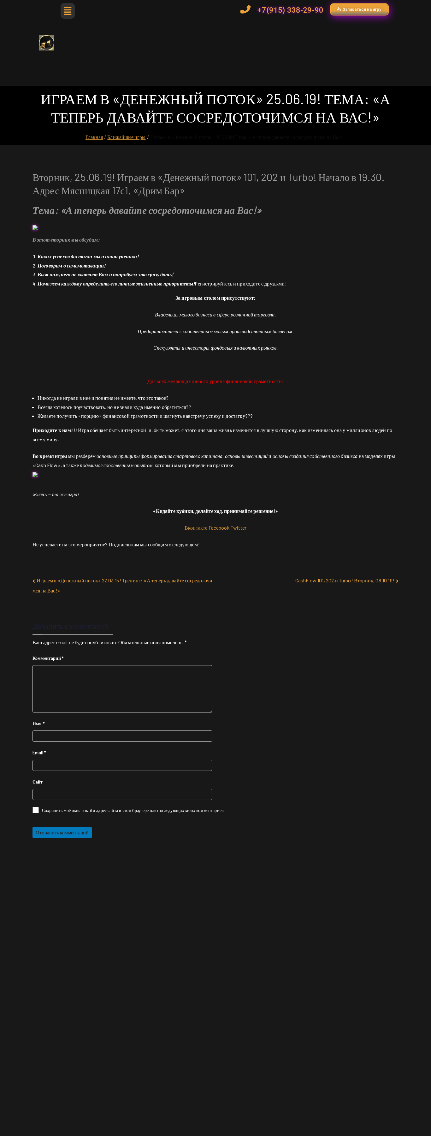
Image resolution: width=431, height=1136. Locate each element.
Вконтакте (196, 528)
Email (39, 752)
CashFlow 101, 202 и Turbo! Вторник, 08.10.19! (344, 580)
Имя (38, 723)
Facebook (219, 528)
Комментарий (47, 658)
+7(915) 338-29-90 (290, 10)
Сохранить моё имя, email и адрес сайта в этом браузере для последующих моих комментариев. (133, 810)
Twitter (238, 528)
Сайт (37, 781)
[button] (67, 11)
